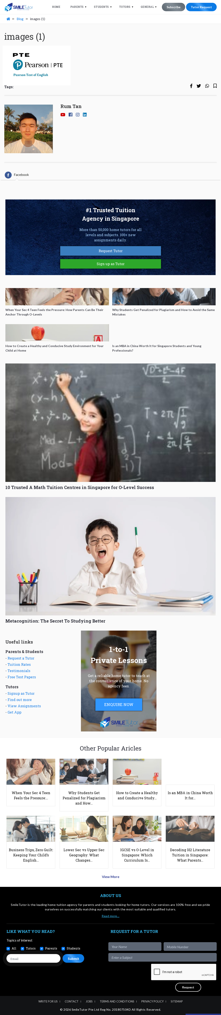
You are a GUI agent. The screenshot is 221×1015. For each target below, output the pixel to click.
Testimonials (19, 670)
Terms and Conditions (117, 1001)
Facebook (21, 174)
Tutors (125, 6)
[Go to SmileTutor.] (8, 19)
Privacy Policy (152, 1001)
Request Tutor (111, 251)
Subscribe (173, 7)
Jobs (89, 1001)
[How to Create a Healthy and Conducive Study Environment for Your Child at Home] (57, 332)
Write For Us (48, 1001)
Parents (77, 6)
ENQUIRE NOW (118, 704)
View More (110, 877)
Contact (72, 1001)
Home (56, 6)
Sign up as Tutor (111, 263)
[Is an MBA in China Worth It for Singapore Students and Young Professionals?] (164, 332)
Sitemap (177, 1001)
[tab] (16, 175)
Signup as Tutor (21, 693)
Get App (14, 712)
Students (101, 6)
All (14, 948)
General (147, 6)
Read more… (110, 916)
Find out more (20, 699)
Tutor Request (201, 7)
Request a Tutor (21, 658)
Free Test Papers (22, 677)
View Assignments (24, 706)
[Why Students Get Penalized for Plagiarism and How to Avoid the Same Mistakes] (164, 296)
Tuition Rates (19, 664)
